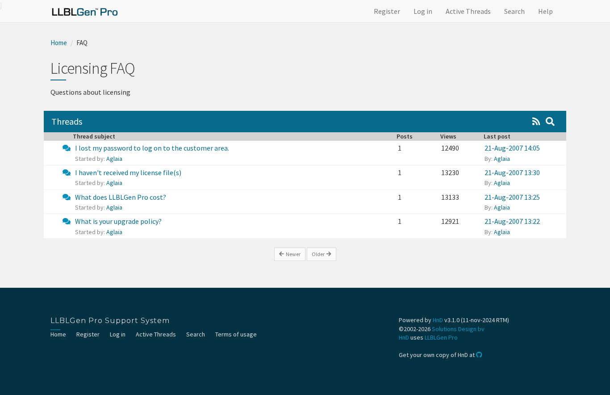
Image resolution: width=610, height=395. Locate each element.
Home (58, 42)
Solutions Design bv (458, 329)
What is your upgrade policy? (118, 221)
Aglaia (114, 159)
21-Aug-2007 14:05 (512, 147)
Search (514, 11)
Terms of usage (236, 334)
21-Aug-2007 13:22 (512, 221)
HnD (438, 320)
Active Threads (468, 11)
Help (545, 11)
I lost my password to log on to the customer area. (152, 147)
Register (387, 11)
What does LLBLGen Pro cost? (120, 197)
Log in (423, 11)
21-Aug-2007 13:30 (512, 172)
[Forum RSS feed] (536, 121)
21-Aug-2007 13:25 (512, 197)
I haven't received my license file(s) (128, 172)
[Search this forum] (550, 121)
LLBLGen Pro (441, 337)
